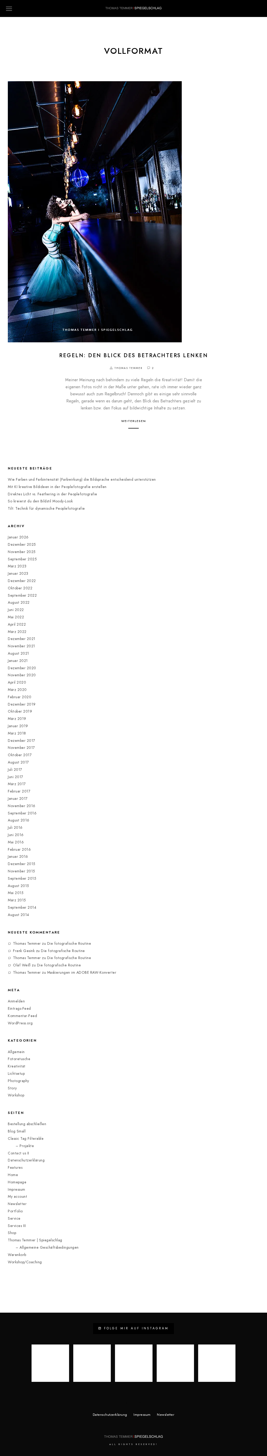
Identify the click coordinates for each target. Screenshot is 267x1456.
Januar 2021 (18, 660)
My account (17, 1196)
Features (15, 1167)
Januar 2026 (18, 537)
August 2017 (18, 762)
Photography (18, 1080)
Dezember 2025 (22, 544)
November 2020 (22, 675)
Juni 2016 (16, 834)
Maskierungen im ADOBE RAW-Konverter (82, 972)
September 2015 (22, 878)
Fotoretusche (19, 1058)
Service (14, 1218)
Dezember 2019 (22, 704)
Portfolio (15, 1211)
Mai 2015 (15, 892)
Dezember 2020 (22, 668)
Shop (12, 1232)
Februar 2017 (19, 791)
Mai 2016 (16, 842)
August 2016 (18, 820)
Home (13, 1174)
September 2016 (22, 813)
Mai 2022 (16, 617)
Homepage (17, 1182)
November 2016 (21, 805)
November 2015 (21, 871)
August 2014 (18, 914)
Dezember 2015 (21, 863)
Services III (17, 1225)
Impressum (16, 1189)
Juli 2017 (15, 769)
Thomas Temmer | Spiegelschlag (35, 1240)
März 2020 (17, 689)
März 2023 (17, 566)
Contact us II (18, 1153)
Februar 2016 (19, 849)
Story (12, 1088)
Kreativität (17, 1066)
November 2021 (21, 646)
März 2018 (17, 733)
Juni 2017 (15, 776)
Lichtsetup (16, 1073)
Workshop (16, 1095)
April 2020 (17, 682)
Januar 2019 (18, 726)
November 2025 (22, 551)
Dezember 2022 (22, 580)
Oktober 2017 (20, 755)
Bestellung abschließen (27, 1124)
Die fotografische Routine (69, 943)
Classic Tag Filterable (26, 1138)
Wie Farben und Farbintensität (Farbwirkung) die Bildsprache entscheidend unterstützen (82, 479)
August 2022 (19, 602)
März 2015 (17, 900)
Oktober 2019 (20, 711)
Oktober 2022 (20, 588)
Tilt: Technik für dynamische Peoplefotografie (46, 508)
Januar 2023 (18, 573)
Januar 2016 (18, 856)
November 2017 (21, 747)
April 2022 (17, 624)
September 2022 (22, 595)
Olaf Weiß (22, 965)
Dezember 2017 (21, 740)
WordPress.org (20, 1023)
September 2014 (22, 907)
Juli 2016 (15, 827)
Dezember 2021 (21, 638)
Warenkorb (17, 1254)
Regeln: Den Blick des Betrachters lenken (133, 355)
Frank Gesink (24, 950)
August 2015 (18, 885)
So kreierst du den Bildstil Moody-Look (40, 501)
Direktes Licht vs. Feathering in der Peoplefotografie (52, 494)
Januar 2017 (18, 798)
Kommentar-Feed (22, 1015)
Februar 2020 (19, 697)
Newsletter (17, 1203)
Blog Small (17, 1131)
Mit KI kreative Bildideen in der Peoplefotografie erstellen (57, 486)
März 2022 (17, 631)
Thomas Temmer (27, 943)
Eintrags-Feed (19, 1008)
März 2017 (17, 784)
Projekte (27, 1145)
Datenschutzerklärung (26, 1160)
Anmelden (16, 1001)
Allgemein (16, 1051)
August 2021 (18, 653)
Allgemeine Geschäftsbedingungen (49, 1247)
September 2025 (22, 559)
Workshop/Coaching (25, 1262)
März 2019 (17, 718)
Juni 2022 (16, 609)
